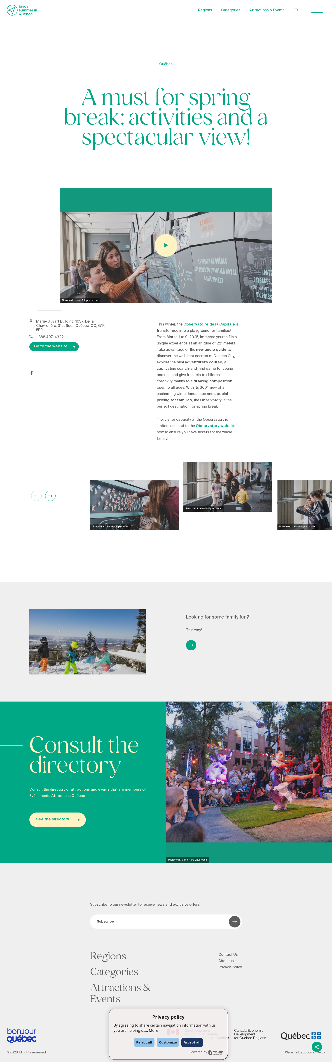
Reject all (144, 1042)
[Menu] (317, 10)
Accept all (192, 1042)
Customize (168, 1042)
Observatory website (216, 426)
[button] (50, 496)
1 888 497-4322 (50, 337)
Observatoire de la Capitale (209, 324)
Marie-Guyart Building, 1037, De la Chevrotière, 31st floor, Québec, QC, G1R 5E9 (70, 326)
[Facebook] (31, 373)
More (153, 1030)
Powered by (198, 1052)
